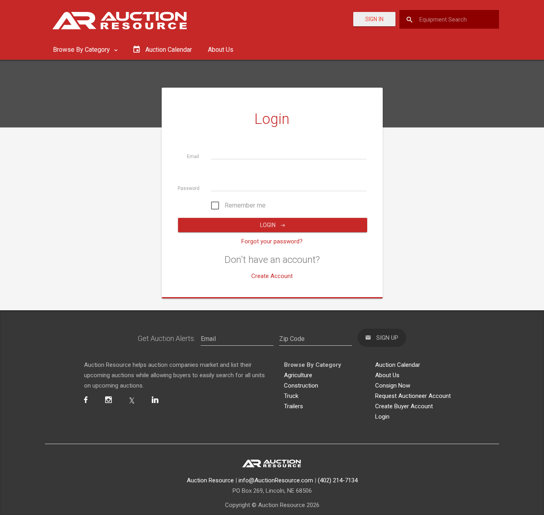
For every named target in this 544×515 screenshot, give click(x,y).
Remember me (244, 205)
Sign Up (386, 337)
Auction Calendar (397, 364)
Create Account (272, 276)
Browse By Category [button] (82, 49)
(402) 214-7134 (338, 480)
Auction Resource (210, 480)
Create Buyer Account (404, 406)
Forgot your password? (272, 241)
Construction (301, 385)
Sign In (374, 19)
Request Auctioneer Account (413, 395)
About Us (220, 49)
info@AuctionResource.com (276, 480)
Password (189, 188)
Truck (291, 395)
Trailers (293, 406)
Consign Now (392, 385)
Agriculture (298, 375)
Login (268, 225)
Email (193, 156)
